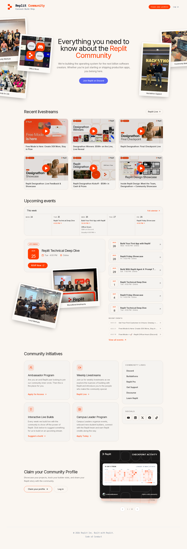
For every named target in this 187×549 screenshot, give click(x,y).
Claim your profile (36, 489)
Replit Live (153, 111)
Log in (61, 489)
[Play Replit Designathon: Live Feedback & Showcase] (46, 168)
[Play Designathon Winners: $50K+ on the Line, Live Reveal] (94, 131)
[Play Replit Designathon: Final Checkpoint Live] (141, 131)
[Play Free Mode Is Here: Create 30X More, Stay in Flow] (46, 131)
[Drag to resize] (168, 96)
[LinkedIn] (136, 418)
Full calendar (152, 211)
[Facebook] (150, 418)
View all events (116, 340)
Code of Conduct (93, 536)
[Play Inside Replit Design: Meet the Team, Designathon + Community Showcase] (141, 168)
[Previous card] (122, 509)
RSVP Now (36, 265)
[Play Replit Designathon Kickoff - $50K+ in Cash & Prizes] (94, 168)
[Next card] (137, 509)
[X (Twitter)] (142, 418)
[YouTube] (128, 418)
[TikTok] (157, 418)
